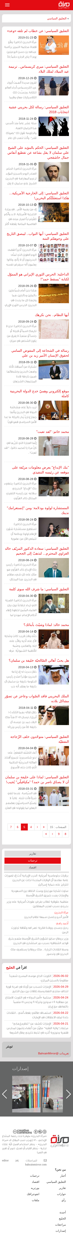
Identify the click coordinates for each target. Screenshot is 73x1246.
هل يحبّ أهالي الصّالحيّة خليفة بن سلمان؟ (39, 660)
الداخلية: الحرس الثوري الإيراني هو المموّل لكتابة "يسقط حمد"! (38, 276)
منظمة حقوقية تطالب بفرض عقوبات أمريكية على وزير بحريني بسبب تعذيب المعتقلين (37, 903)
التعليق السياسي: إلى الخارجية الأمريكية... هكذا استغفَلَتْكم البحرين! (39, 195)
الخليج (10, 968)
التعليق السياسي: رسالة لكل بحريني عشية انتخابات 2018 (39, 109)
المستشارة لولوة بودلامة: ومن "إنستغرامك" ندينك (38, 510)
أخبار (63, 1175)
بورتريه (35, 1188)
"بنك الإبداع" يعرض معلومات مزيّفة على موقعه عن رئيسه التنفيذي (40, 469)
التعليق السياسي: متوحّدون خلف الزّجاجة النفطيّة (39, 739)
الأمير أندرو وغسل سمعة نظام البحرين (46, 914)
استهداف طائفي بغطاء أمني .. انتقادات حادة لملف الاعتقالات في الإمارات (37, 1015)
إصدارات (20, 1068)
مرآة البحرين (65, 5)
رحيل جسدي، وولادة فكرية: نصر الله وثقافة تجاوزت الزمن (39, 927)
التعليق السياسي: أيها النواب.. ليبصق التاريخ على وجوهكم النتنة (38, 236)
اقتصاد (32, 867)
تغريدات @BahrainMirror (53, 1053)
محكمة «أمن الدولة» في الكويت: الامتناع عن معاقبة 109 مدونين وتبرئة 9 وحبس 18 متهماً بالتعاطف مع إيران (36, 1001)
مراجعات (60, 1224)
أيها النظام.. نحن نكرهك (52, 315)
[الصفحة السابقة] (37, 827)
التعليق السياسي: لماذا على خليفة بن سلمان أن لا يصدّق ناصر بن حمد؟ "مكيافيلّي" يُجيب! (37, 779)
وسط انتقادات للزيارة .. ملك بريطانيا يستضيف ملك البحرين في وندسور (39, 951)
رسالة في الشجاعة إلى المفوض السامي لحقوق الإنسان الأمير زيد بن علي (40, 353)
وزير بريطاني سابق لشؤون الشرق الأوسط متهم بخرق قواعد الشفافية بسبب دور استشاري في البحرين (38, 940)
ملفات (35, 1200)
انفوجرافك (33, 1194)
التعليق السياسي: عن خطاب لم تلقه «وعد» (38, 31)
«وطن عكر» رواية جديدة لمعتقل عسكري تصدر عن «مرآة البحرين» (30, 1087)
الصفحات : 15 (58, 827)
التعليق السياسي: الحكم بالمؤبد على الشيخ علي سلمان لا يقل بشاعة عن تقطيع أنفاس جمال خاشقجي (38, 152)
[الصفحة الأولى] (43, 827)
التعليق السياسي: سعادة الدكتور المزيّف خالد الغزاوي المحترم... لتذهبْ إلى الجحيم (37, 551)
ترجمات (32, 860)
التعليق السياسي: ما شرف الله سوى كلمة (39, 589)
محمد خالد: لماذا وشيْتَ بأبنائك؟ (46, 625)
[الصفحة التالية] (52, 833)
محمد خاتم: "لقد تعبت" (52, 432)
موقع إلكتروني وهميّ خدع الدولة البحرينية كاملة (39, 393)
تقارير (32, 853)
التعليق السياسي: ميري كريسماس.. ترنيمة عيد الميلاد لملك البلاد (39, 69)
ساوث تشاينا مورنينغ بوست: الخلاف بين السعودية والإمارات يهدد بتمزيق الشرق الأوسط (39, 893)
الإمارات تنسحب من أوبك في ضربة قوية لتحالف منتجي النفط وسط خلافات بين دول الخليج (37, 988)
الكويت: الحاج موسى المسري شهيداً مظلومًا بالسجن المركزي (38, 978)
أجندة (63, 1212)
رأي (63, 1200)
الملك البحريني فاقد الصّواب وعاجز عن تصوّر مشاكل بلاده (37, 698)
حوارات (61, 1194)
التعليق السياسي (57, 18)
